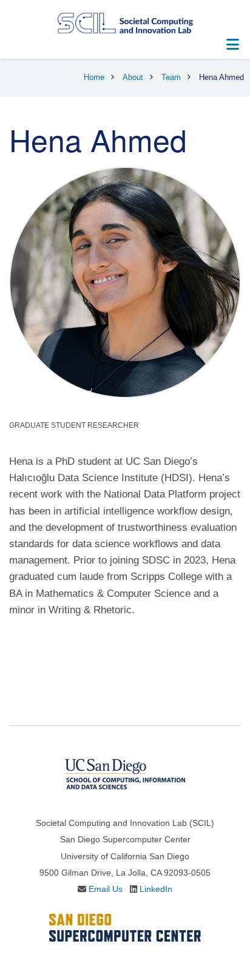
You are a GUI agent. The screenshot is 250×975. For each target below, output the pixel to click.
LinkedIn (156, 889)
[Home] (125, 22)
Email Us (106, 889)
